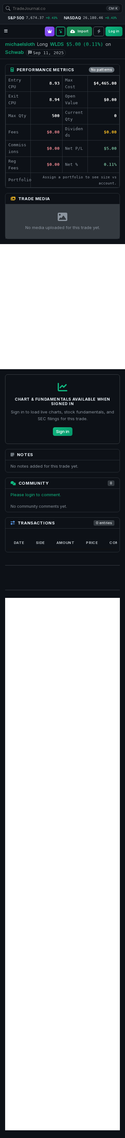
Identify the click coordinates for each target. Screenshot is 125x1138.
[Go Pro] (49, 31)
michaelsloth (20, 44)
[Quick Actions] (98, 31)
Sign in (62, 431)
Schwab (14, 52)
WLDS (57, 44)
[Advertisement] (62, 306)
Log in (114, 31)
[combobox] (62, 8)
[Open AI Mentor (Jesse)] (60, 31)
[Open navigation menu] (6, 31)
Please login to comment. (36, 494)
